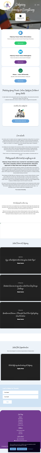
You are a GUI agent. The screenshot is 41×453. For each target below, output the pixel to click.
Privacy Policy (20, 425)
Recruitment (20, 421)
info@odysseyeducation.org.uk (21, 440)
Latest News (14, 25)
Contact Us (20, 423)
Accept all (13, 448)
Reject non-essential (22, 448)
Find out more (20, 43)
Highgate (20, 417)
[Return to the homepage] (7, 5)
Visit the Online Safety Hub (20, 121)
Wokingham (20, 420)
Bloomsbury (20, 418)
